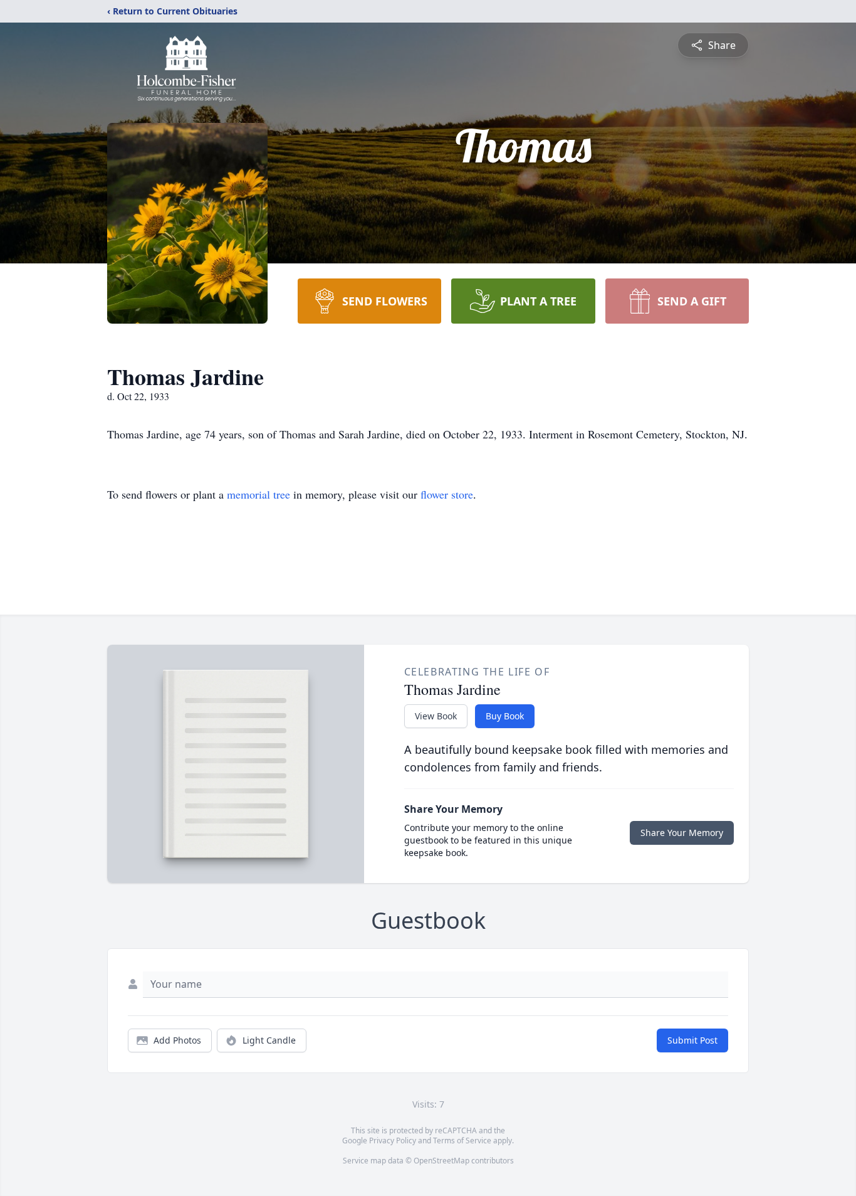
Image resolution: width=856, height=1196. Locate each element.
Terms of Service (462, 1140)
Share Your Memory (681, 833)
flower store (446, 494)
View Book (436, 716)
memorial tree (258, 494)
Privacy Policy (392, 1140)
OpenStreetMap (441, 1160)
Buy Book (505, 716)
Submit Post (692, 1040)
